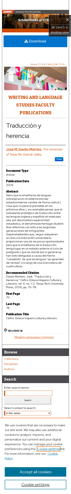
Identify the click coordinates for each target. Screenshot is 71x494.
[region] (35, 456)
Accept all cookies (35, 471)
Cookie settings (48, 449)
